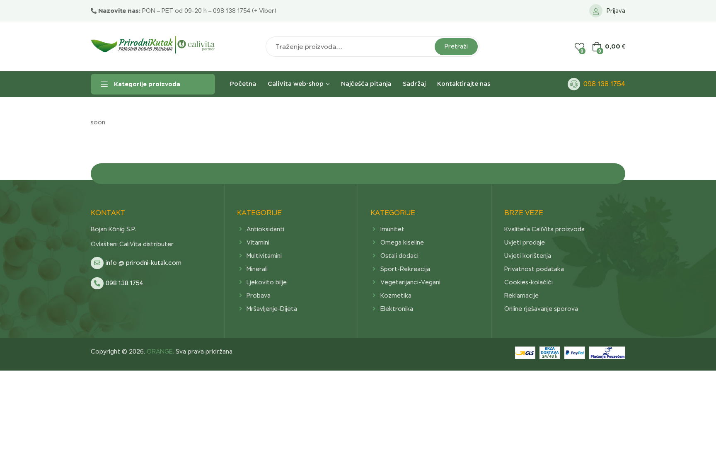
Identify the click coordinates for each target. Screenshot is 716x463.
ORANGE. (159, 351)
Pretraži (456, 46)
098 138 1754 (604, 84)
